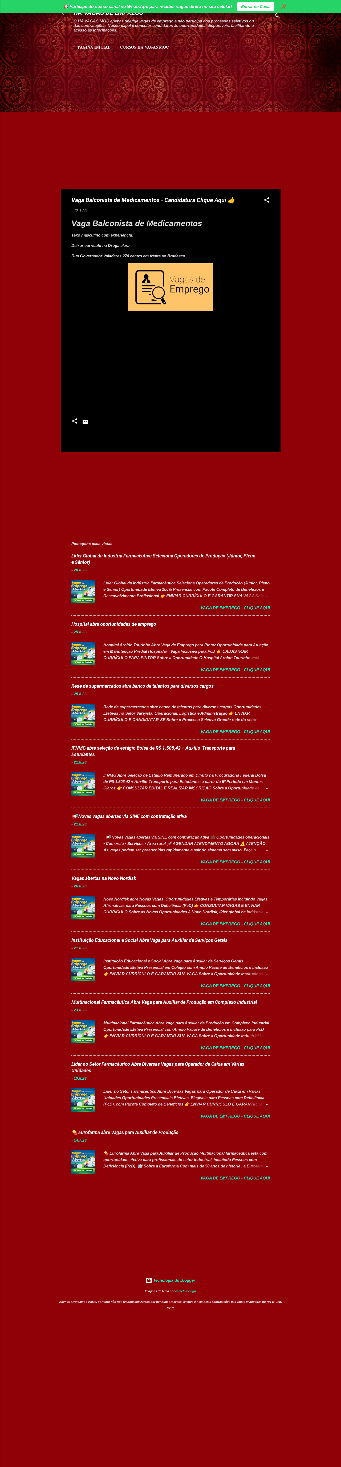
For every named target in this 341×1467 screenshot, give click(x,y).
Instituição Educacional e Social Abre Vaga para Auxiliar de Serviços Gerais (149, 940)
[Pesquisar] (277, 16)
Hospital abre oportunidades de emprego (113, 624)
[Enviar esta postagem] (85, 424)
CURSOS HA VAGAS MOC (144, 47)
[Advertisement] (123, 77)
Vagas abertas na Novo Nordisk (103, 878)
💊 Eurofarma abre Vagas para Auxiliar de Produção (124, 1132)
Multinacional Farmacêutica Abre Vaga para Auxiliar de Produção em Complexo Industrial (164, 1002)
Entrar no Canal (255, 6)
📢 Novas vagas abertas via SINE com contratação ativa (129, 816)
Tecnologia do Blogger (173, 1280)
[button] (266, 201)
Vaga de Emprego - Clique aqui (235, 607)
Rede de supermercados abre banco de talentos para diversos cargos (142, 686)
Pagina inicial (94, 47)
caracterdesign (185, 1291)
